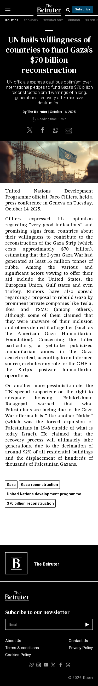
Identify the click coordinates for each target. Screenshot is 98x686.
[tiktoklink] (31, 665)
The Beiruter (37, 112)
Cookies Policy (18, 654)
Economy (31, 20)
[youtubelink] (68, 665)
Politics (12, 20)
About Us (13, 640)
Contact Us (78, 640)
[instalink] (38, 665)
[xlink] (53, 665)
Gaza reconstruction (39, 485)
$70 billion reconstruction (30, 503)
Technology (53, 20)
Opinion (74, 20)
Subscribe (82, 9)
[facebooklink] (60, 665)
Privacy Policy (81, 647)
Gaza (11, 485)
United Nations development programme (44, 494)
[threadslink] (46, 665)
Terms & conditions (22, 647)
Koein (88, 677)
